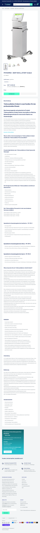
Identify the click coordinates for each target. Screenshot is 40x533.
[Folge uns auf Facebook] (3, 522)
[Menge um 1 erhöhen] (14, 90)
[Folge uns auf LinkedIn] (8, 522)
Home (3, 8)
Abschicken (6, 512)
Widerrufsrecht (25, 484)
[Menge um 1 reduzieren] (8, 90)
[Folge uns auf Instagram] (5, 522)
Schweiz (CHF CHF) (11, 518)
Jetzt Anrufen (7, 451)
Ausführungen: (9, 79)
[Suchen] (31, 4)
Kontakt (23, 479)
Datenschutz (24, 482)
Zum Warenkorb (11, 93)
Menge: (5, 89)
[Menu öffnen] (2, 4)
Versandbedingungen (26, 485)
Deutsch (4, 518)
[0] (37, 4)
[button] (28, 94)
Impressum (24, 480)
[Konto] (34, 4)
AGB (22, 487)
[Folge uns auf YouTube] (7, 522)
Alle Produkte (7, 8)
